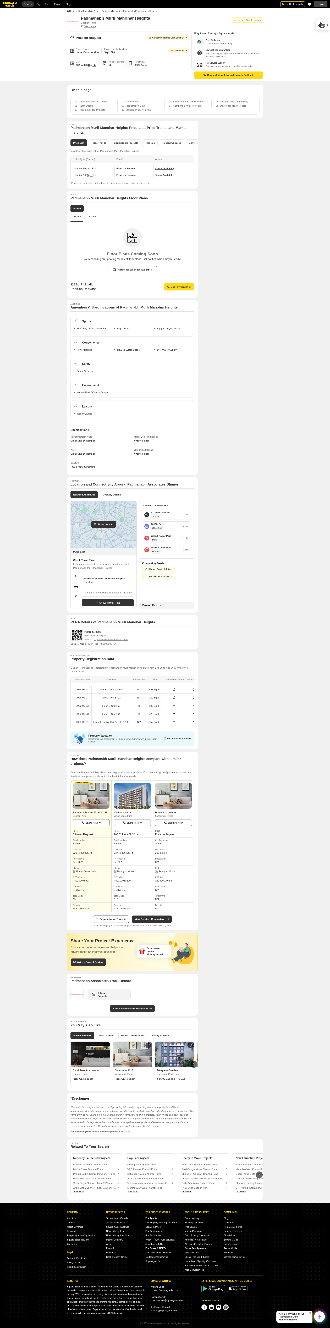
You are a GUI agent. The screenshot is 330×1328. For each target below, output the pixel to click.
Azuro (109, 1244)
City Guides (229, 1235)
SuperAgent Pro (153, 1261)
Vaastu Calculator (193, 1231)
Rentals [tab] (150, 142)
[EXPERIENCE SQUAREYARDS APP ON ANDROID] (213, 1291)
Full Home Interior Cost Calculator (201, 1265)
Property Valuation (194, 1222)
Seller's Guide (231, 1244)
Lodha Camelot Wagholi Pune (252, 1178)
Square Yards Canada (117, 1218)
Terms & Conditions (77, 1258)
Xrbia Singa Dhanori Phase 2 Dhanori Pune (94, 1183)
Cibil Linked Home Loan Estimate (168, 38)
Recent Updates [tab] (171, 142)
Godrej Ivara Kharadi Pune (141, 1164)
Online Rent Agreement (196, 1248)
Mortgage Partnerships (156, 1257)
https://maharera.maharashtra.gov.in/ (111, 639)
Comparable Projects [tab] (126, 142)
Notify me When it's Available (135, 269)
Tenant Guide (230, 1248)
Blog (226, 1218)
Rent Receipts (192, 1252)
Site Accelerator (153, 1235)
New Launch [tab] (106, 1035)
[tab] (91, 218)
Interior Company (114, 1239)
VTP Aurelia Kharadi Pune (250, 1187)
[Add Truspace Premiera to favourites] (190, 1045)
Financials (72, 1231)
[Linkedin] (211, 1307)
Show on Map (105, 524)
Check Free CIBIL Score (197, 1257)
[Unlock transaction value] (174, 689)
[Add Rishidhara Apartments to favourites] (106, 1045)
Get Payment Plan (181, 286)
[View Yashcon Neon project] (132, 796)
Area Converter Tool (194, 1270)
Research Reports (233, 1231)
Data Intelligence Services (158, 1252)
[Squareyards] (10, 4)
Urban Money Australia (117, 1235)
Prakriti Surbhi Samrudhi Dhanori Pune (94, 1173)
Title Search (191, 1227)
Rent (47, 4)
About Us (71, 1218)
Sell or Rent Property (292, 4)
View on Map (149, 605)
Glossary (228, 1222)
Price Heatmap (192, 1218)
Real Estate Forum (233, 1227)
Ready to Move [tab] (160, 1035)
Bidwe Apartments (166, 812)
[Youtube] (218, 1307)
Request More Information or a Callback (230, 75)
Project (57, 4)
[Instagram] (226, 1307)
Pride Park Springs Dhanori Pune (199, 1164)
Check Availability (164, 168)
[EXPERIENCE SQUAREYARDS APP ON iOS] (237, 1291)
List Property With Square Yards (161, 1222)
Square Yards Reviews (78, 1239)
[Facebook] (204, 1307)
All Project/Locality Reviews (198, 1244)
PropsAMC (111, 1252)
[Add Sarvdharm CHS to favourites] (148, 1045)
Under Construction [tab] (132, 1035)
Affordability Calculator (196, 1239)
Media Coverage (75, 1227)
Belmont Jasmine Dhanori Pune (90, 1164)
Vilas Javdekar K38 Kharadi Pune (145, 1178)
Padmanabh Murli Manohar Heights (93, 812)
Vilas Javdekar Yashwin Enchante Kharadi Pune (148, 1183)
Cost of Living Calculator (197, 1235)
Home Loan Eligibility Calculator (200, 1261)
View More (78, 1191)
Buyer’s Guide (231, 1239)
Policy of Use (73, 1262)
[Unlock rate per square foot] (194, 689)
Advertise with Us (154, 1244)
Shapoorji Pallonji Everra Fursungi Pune (257, 1183)
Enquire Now (93, 822)
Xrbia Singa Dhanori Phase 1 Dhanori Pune (94, 1187)
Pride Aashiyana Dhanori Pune (198, 1183)
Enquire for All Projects (113, 919)
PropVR (110, 1248)
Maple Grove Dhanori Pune (88, 1169)
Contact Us (72, 1244)
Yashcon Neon (122, 812)
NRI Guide (229, 1252)
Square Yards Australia (117, 1227)
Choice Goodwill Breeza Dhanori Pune (202, 1178)
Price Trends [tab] (99, 142)
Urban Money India (115, 1231)
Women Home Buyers (235, 1257)
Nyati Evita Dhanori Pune (195, 1187)
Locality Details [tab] (112, 494)
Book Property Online (117, 1257)
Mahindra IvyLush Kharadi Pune (144, 1187)
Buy (39, 4)
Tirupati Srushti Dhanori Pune (252, 1164)
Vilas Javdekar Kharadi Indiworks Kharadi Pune (257, 1169)
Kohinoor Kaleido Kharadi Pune (144, 1173)
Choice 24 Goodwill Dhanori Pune (200, 1173)
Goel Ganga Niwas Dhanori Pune (200, 1169)
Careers (71, 1222)
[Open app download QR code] (323, 24)
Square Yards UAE (115, 1222)
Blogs (68, 4)
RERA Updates (177, 50)
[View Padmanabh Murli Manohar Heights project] (91, 796)
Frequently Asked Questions (81, 1235)
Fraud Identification (76, 1267)
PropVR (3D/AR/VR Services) (160, 1239)
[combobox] (108, 593)
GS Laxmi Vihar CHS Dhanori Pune (92, 1178)
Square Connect (153, 1227)
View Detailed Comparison (150, 919)
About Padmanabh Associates (130, 1008)
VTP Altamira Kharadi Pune (142, 1169)
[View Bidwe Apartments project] (173, 796)
